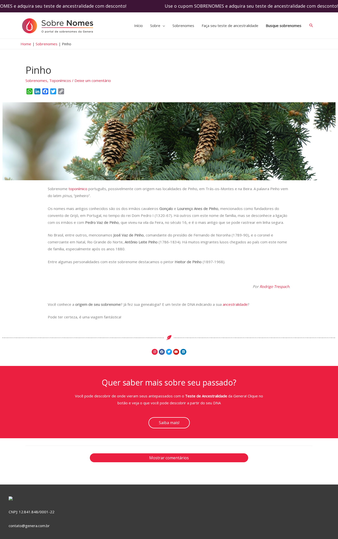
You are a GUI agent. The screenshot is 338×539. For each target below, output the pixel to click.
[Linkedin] (183, 352)
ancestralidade (235, 304)
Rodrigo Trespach (274, 286)
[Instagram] (155, 352)
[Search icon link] (311, 25)
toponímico (78, 188)
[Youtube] (176, 352)
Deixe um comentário (92, 80)
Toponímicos (60, 80)
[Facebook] (162, 352)
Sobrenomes (36, 80)
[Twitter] (169, 352)
